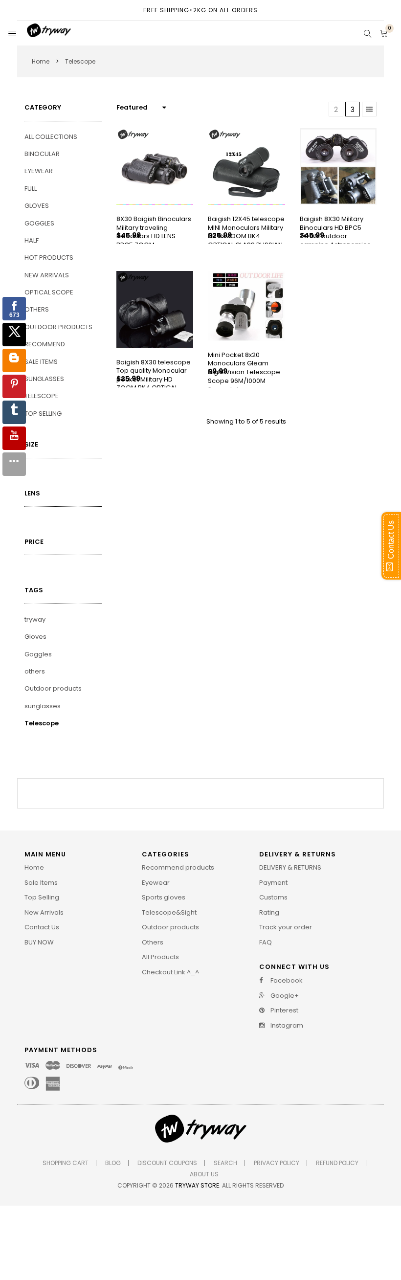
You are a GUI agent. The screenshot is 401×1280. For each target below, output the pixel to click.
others (34, 671)
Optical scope (48, 292)
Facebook (286, 980)
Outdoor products (58, 327)
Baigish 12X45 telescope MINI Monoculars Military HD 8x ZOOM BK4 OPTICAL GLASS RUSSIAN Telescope (246, 236)
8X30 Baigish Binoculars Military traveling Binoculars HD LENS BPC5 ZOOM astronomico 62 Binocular (153, 240)
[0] (384, 34)
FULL (30, 188)
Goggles (39, 223)
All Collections (50, 136)
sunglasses (42, 706)
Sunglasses (44, 378)
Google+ (284, 995)
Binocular (42, 153)
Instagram (286, 1025)
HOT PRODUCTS (48, 257)
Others (36, 309)
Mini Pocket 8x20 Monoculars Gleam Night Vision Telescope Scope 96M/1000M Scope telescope (244, 372)
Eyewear (38, 171)
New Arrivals (46, 275)
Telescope (41, 396)
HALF (31, 240)
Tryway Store (197, 1185)
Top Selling (43, 413)
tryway (34, 619)
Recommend (44, 344)
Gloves (36, 205)
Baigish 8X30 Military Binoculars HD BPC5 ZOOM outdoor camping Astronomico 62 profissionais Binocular (335, 240)
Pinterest (283, 1010)
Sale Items (41, 361)
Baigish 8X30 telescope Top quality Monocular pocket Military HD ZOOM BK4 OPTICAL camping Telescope (153, 379)
